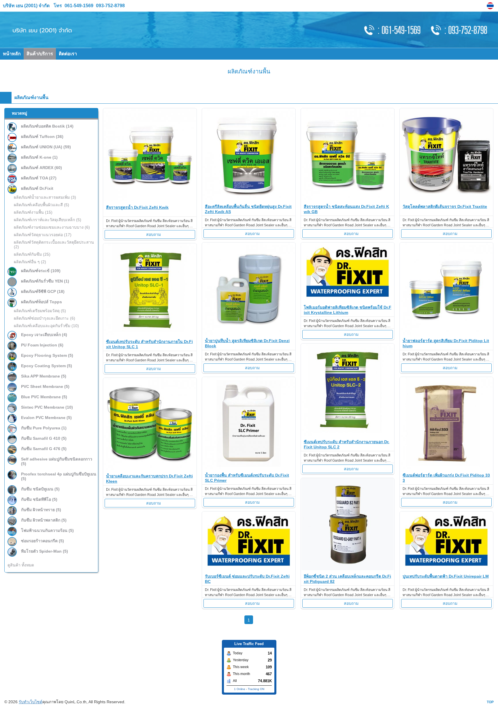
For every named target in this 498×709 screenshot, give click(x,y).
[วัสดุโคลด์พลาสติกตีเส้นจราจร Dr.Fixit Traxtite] (446, 198)
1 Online (239, 689)
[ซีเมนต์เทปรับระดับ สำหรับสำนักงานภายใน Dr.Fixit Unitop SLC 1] (150, 333)
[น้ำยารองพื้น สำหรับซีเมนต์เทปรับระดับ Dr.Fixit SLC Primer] (249, 467)
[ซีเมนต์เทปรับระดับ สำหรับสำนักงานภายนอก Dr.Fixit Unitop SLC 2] (347, 434)
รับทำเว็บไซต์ (30, 701)
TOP (490, 702)
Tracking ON (256, 689)
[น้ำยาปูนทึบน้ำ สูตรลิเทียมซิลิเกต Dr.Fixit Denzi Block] (249, 333)
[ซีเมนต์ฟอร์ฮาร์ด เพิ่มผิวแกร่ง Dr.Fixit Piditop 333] (446, 467)
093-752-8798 (110, 5)
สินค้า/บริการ (40, 53)
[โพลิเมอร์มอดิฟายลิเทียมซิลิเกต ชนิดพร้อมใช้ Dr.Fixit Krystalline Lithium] (347, 299)
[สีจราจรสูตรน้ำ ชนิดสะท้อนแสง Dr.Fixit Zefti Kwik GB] (347, 198)
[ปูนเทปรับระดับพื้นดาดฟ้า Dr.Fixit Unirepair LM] (446, 568)
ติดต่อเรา (68, 53)
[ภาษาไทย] (491, 6)
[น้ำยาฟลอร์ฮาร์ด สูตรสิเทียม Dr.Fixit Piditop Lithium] (446, 333)
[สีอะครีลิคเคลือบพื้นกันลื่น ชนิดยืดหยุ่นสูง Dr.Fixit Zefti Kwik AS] (249, 198)
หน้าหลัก (12, 53)
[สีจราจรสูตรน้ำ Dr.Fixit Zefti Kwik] (150, 199)
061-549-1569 (79, 5)
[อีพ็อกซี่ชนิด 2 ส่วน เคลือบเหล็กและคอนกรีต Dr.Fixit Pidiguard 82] (347, 568)
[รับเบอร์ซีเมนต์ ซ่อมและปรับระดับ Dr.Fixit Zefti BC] (249, 568)
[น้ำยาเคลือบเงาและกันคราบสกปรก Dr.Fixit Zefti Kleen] (150, 468)
